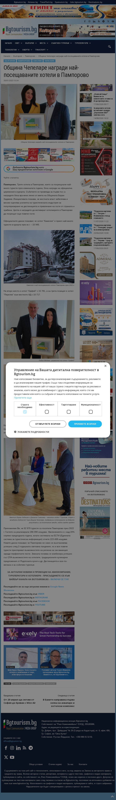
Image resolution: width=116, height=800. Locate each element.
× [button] (105, 366)
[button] (31, 431)
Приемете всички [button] (85, 423)
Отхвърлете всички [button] (47, 423)
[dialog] (58, 400)
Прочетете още (23, 397)
